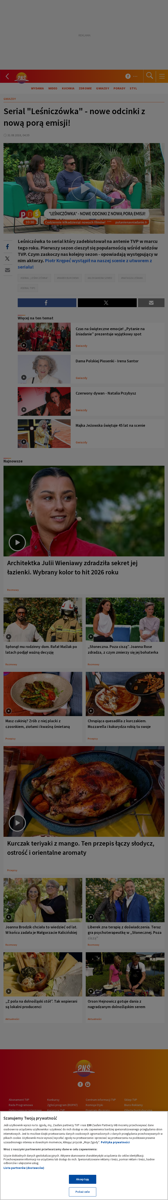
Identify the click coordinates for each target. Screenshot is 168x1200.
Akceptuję (82, 1179)
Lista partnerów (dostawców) (24, 1168)
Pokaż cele (82, 1192)
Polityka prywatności (115, 1142)
